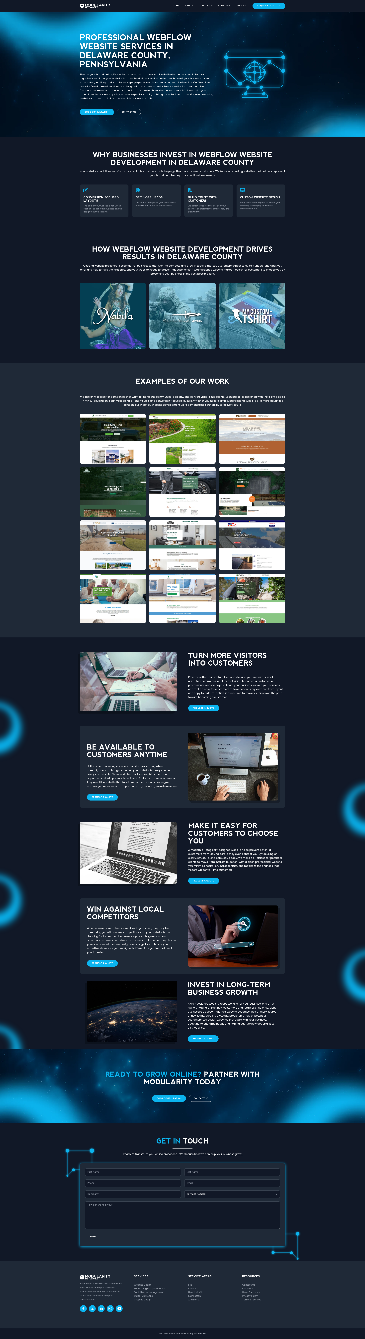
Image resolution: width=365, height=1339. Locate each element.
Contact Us (128, 112)
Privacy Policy (250, 1296)
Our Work (247, 1288)
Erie (190, 1284)
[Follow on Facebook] (83, 1308)
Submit (94, 1236)
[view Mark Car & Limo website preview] (182, 492)
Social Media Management (149, 1292)
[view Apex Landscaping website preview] (113, 492)
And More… (194, 1299)
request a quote (203, 708)
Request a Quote (269, 6)
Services (204, 6)
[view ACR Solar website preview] (252, 545)
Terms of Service (251, 1299)
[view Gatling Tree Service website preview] (252, 598)
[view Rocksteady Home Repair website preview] (113, 439)
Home (176, 6)
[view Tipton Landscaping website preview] (182, 439)
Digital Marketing (143, 1296)
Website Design (142, 1284)
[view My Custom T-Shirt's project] (252, 316)
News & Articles (251, 1292)
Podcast (242, 6)
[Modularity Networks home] (95, 6)
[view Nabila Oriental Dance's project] (113, 316)
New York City (196, 1292)
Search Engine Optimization (149, 1288)
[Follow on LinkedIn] (101, 1308)
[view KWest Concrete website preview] (113, 545)
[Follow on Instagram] (110, 1308)
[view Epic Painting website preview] (182, 598)
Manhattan (194, 1296)
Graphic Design (142, 1299)
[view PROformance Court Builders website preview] (252, 492)
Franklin (192, 1288)
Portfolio (225, 6)
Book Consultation (97, 112)
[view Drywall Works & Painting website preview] (182, 545)
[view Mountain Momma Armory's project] (182, 316)
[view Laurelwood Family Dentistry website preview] (252, 439)
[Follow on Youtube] (119, 1308)
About (189, 6)
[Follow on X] (92, 1308)
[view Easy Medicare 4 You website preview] (113, 598)
